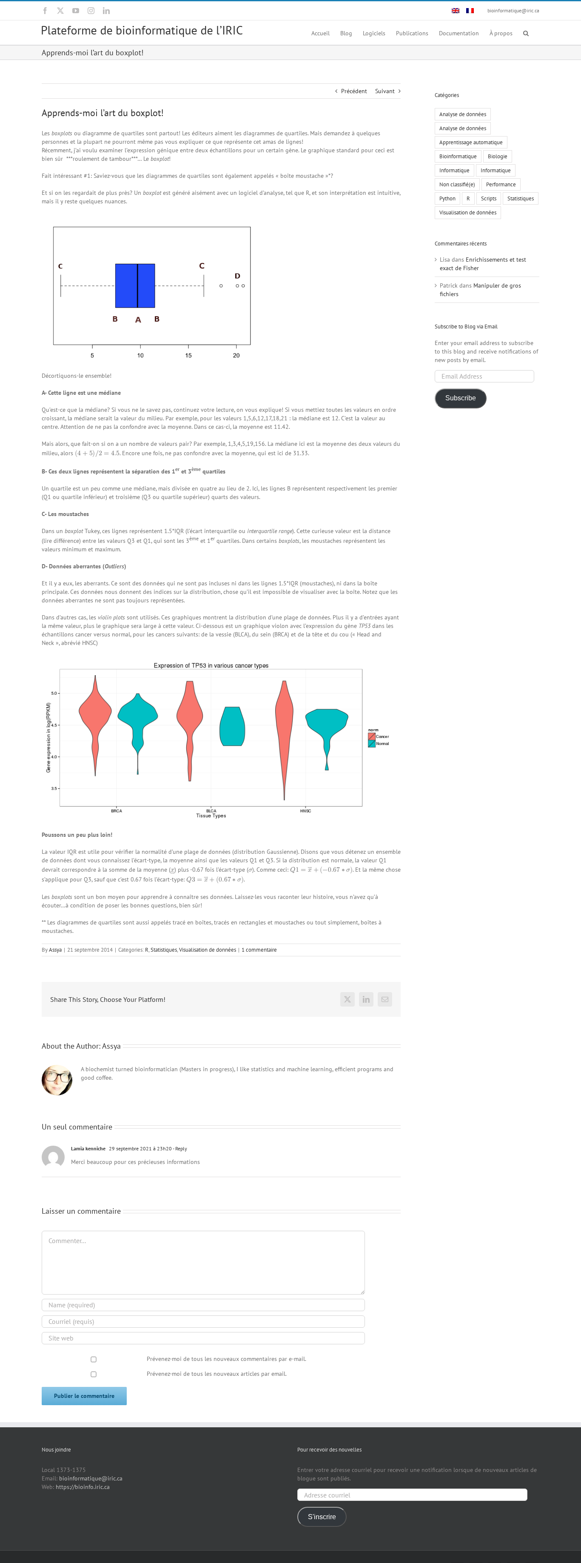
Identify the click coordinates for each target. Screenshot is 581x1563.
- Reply (179, 1148)
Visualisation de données (207, 949)
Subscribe (460, 398)
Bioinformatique (458, 156)
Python (447, 198)
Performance (501, 184)
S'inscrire (322, 1516)
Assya (55, 949)
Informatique (454, 170)
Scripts (488, 198)
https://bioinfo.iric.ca (83, 1487)
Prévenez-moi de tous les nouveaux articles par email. (217, 1374)
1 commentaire (259, 949)
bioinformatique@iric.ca (513, 10)
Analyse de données (462, 114)
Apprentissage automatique (471, 142)
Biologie (497, 156)
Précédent (354, 91)
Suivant (385, 91)
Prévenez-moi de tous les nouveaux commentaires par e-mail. (226, 1359)
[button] (526, 32)
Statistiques (164, 949)
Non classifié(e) (457, 184)
